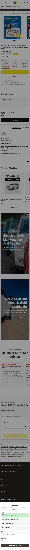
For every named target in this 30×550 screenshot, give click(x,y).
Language (3, 538)
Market (2, 531)
